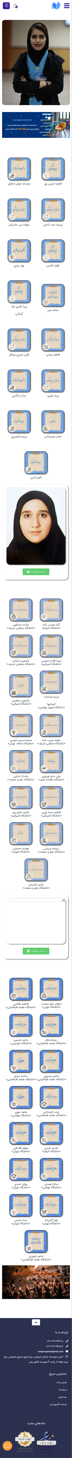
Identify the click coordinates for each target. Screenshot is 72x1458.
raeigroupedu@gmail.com (50, 1352)
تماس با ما (62, 1382)
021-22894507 (54, 1346)
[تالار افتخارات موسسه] (36, 62)
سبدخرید (62, 1397)
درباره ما (63, 1390)
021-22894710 (55, 1341)
